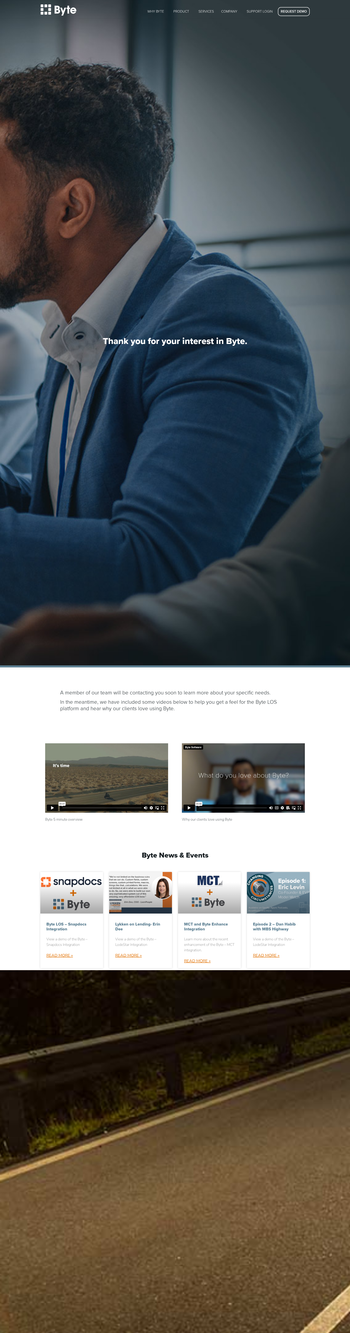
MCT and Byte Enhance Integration (206, 926)
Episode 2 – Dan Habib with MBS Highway (274, 926)
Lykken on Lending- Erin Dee (137, 926)
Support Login (260, 11)
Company (229, 11)
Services (206, 11)
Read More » (59, 955)
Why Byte (155, 11)
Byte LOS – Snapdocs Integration (66, 926)
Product (181, 11)
